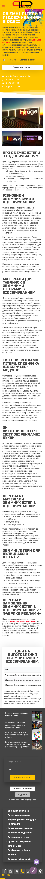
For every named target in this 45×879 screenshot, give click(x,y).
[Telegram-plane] (16, 871)
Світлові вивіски (27, 60)
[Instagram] (10, 871)
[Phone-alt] (22, 871)
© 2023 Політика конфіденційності (22, 800)
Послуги (12, 60)
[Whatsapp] (28, 871)
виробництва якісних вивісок (23, 621)
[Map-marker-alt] (40, 871)
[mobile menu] (3, 6)
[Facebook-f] (4, 871)
